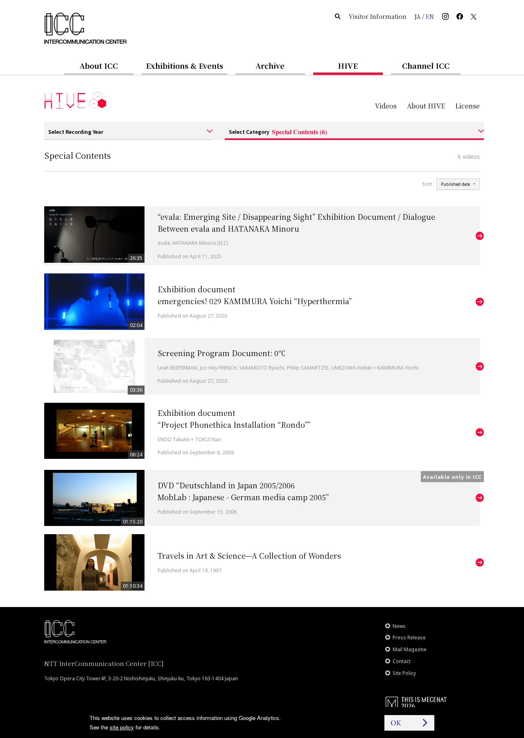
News (399, 626)
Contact (402, 661)
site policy (122, 727)
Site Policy (404, 673)
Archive (270, 65)
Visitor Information (378, 16)
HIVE (348, 65)
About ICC (98, 65)
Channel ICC (425, 65)
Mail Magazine (410, 649)
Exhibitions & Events (184, 65)
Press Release (409, 637)
